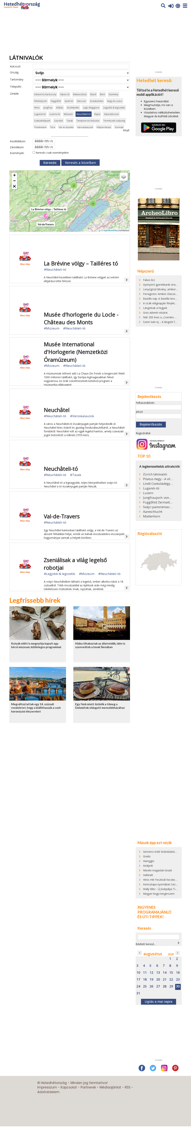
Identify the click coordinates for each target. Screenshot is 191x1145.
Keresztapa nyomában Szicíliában (163, 884)
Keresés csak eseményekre (52, 152)
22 (171, 979)
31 (138, 993)
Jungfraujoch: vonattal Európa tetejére (158, 498)
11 (145, 973)
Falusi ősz (149, 280)
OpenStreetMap (110, 230)
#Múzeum (51, 328)
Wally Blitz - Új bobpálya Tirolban (163, 889)
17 (138, 979)
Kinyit (126, 130)
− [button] (14, 180)
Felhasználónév (145, 403)
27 (158, 986)
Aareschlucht (152, 512)
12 (151, 973)
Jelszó (139, 411)
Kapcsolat (69, 1087)
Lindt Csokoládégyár (158, 484)
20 (158, 979)
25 (145, 986)
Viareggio (148, 861)
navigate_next (178, 943)
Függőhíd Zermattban (158, 502)
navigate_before (139, 953)
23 (178, 979)
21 (165, 979)
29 (171, 986)
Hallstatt (148, 875)
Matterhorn (151, 516)
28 (165, 986)
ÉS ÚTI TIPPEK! (150, 916)
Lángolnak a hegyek (155, 308)
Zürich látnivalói (155, 474)
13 (158, 973)
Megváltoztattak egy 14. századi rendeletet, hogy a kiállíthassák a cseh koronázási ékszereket (36, 707)
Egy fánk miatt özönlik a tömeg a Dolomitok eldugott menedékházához (100, 705)
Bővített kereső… (146, 944)
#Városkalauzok (82, 416)
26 (151, 986)
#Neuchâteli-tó (55, 269)
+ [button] (14, 175)
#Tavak (75, 475)
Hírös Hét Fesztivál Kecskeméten (163, 879)
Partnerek (88, 1087)
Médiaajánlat (110, 1087)
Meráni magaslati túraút (157, 870)
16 (178, 973)
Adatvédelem (48, 1092)
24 (138, 986)
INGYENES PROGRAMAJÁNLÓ (154, 909)
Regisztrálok (143, 433)
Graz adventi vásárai (155, 312)
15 (171, 973)
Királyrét (148, 865)
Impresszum (47, 1087)
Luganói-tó (151, 488)
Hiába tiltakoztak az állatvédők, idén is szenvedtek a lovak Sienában (100, 645)
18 (145, 979)
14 (165, 973)
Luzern (148, 493)
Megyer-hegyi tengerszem (159, 893)
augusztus (152, 953)
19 (151, 979)
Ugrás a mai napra (158, 1002)
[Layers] (124, 176)
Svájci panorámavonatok (158, 507)
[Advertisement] (163, 45)
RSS (127, 1087)
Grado (147, 856)
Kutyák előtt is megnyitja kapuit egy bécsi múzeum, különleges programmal (36, 645)
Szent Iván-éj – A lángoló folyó (161, 322)
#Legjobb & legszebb (59, 574)
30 (178, 986)
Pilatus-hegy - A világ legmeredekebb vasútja (158, 479)
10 (138, 973)
